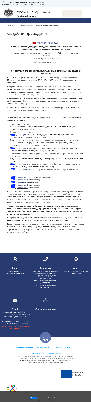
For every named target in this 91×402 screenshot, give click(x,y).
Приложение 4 (21, 185)
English (42, 4)
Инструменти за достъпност (11, 4)
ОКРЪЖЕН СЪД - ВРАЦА (13, 25)
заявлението (62, 117)
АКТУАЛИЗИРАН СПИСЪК (47, 43)
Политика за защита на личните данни (45, 353)
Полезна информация (40, 25)
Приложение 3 (21, 182)
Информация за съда (27, 25)
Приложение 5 (21, 187)
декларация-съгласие (25, 169)
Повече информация (54, 398)
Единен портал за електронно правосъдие (25, 2)
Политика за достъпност (63, 347)
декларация (21, 135)
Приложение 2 (21, 179)
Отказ (42, 398)
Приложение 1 (21, 177)
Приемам (33, 398)
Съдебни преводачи (53, 25)
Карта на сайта (29, 4)
